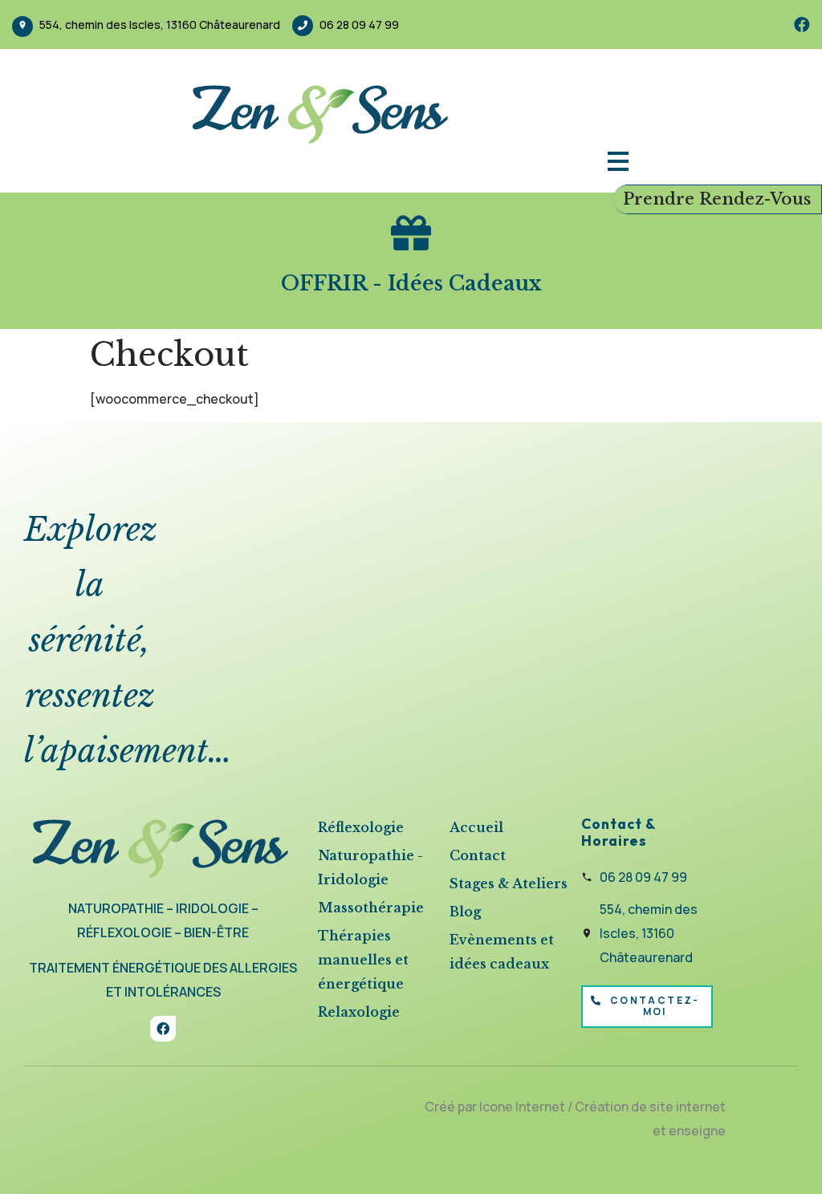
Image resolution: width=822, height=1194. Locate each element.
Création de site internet (650, 1106)
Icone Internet (522, 1106)
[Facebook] (802, 25)
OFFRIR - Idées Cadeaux (411, 283)
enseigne (697, 1130)
